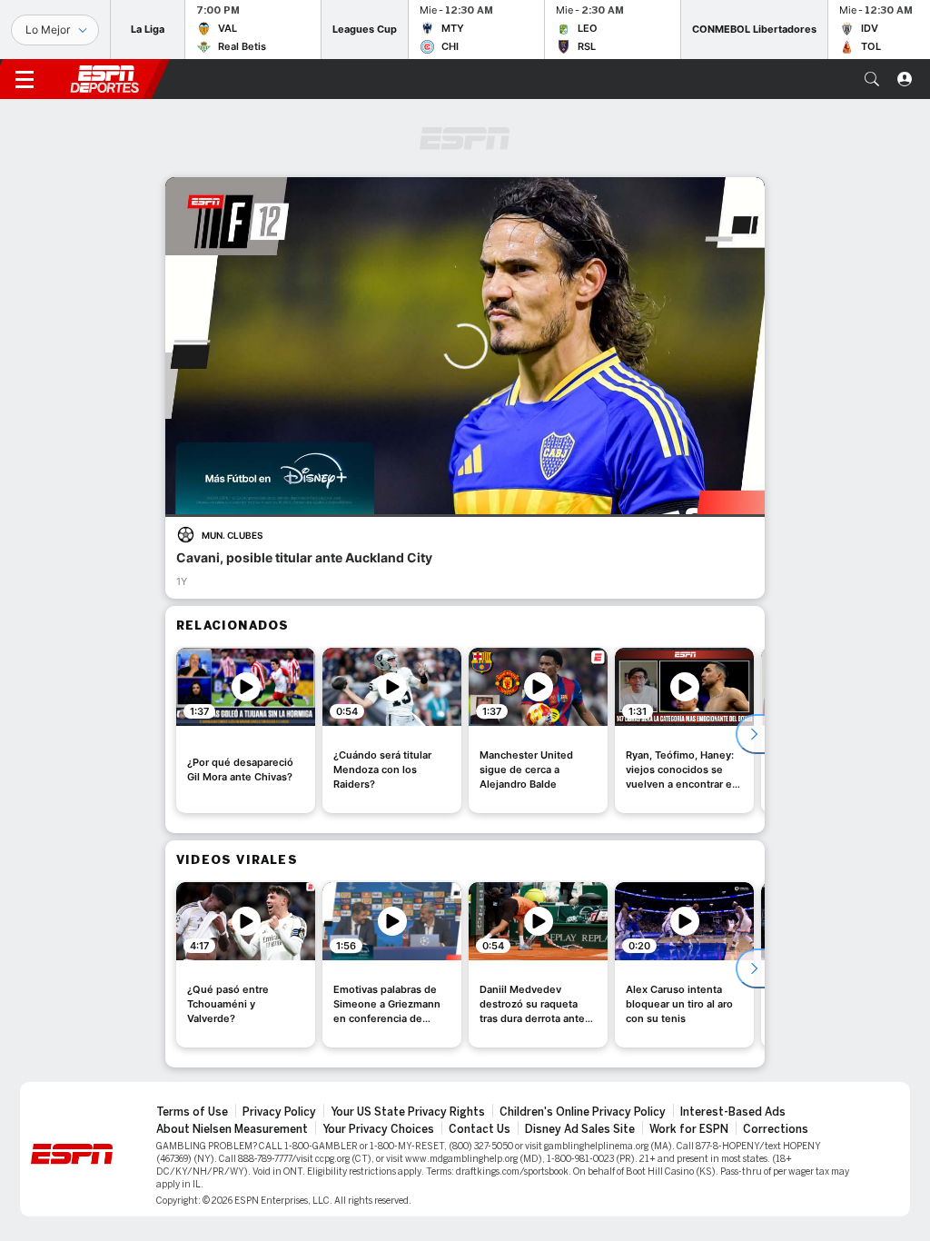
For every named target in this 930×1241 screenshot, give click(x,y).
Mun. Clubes (232, 535)
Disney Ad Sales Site (580, 1129)
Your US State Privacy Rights (408, 1112)
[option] (245, 730)
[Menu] (24, 79)
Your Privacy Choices (378, 1129)
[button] (872, 79)
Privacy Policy (279, 1112)
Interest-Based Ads (733, 1112)
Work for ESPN (688, 1129)
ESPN (104, 79)
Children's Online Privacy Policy (583, 1112)
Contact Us (479, 1129)
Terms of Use (192, 1112)
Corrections (775, 1129)
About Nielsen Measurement (232, 1129)
